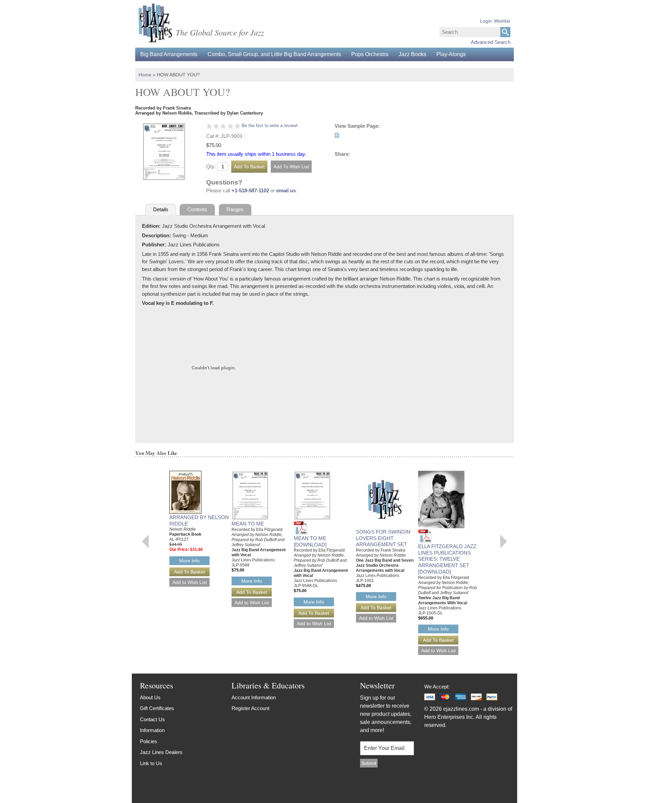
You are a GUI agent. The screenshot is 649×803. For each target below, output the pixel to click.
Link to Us (151, 763)
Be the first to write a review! (270, 125)
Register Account (250, 708)
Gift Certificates (157, 708)
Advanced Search (490, 42)
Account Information (254, 697)
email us (286, 190)
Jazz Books (412, 54)
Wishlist (502, 21)
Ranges (235, 209)
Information (152, 730)
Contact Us (152, 719)
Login (486, 21)
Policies (148, 741)
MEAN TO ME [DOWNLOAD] (310, 541)
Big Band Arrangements (168, 54)
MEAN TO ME (248, 524)
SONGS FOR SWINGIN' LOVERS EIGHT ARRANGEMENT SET (383, 538)
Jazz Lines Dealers (161, 752)
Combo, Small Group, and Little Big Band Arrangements (274, 54)
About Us (150, 697)
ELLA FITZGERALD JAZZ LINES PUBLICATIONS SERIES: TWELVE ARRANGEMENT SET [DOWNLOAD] (447, 559)
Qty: (211, 166)
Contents (197, 209)
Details (160, 209)
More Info (189, 560)
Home (145, 74)
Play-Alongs (451, 54)
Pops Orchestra (369, 54)
